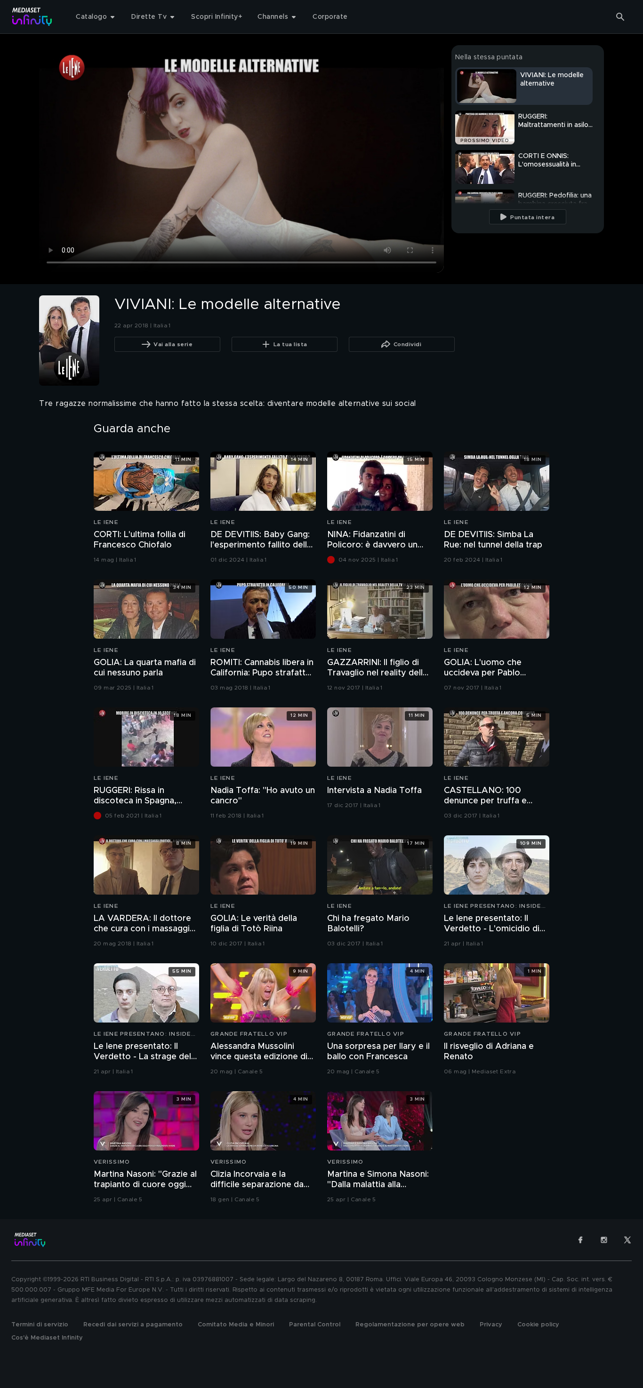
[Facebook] (580, 1240)
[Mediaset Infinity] (32, 16)
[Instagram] (604, 1240)
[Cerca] (620, 17)
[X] (627, 1240)
